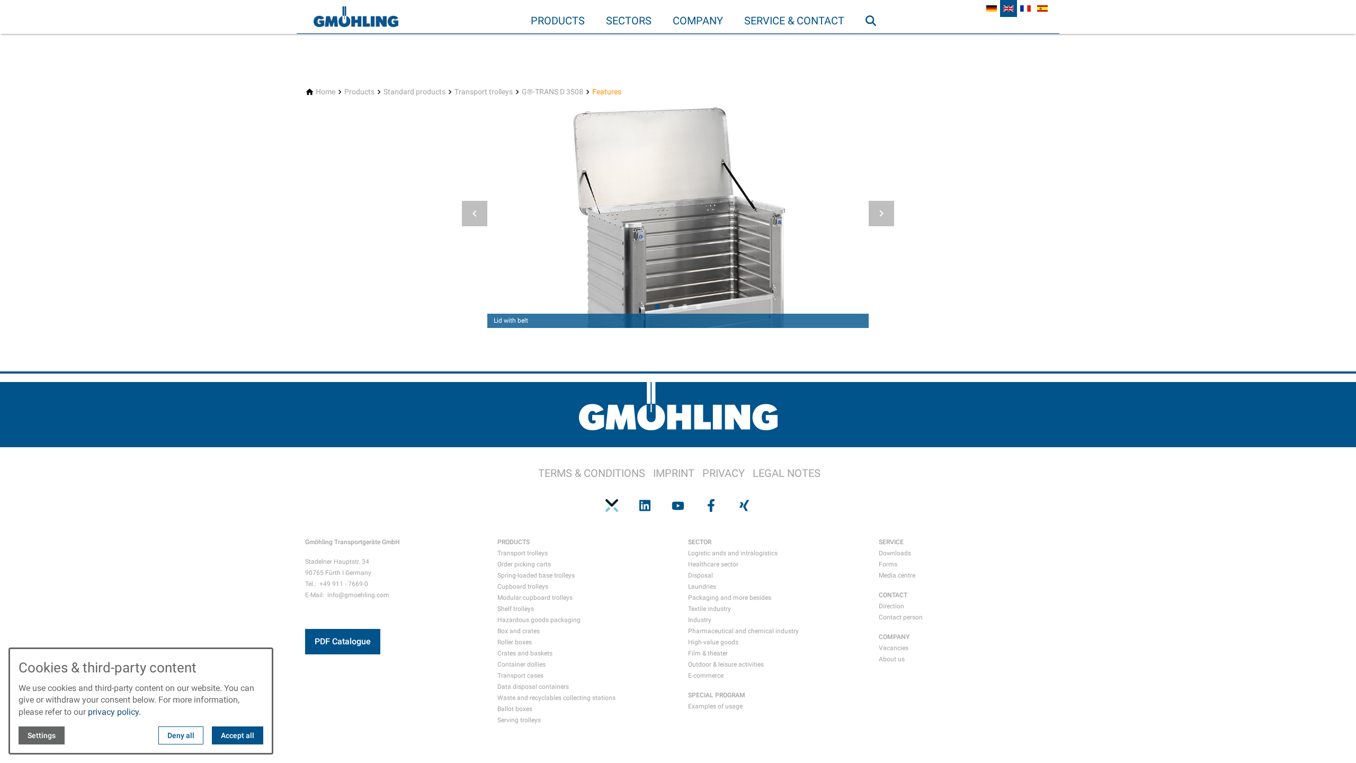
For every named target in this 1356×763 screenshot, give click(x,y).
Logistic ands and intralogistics (733, 553)
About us (892, 659)
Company (698, 20)
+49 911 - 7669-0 (343, 584)
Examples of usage (715, 706)
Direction (891, 606)
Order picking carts (524, 564)
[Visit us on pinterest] (612, 505)
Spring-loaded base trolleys (536, 575)
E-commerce (706, 675)
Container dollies (521, 664)
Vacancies (893, 648)
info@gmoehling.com (358, 595)
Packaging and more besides (729, 597)
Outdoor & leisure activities (726, 664)
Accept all (237, 735)
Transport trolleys (522, 553)
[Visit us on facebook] (711, 505)
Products (558, 20)
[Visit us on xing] (744, 505)
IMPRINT (673, 473)
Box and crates (518, 631)
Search (876, 42)
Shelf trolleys (515, 609)
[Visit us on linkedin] (645, 505)
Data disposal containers (533, 686)
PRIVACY (723, 473)
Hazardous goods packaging (539, 620)
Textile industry (709, 609)
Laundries (702, 586)
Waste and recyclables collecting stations (556, 698)
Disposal (700, 575)
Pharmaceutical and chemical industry (743, 631)
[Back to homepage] (356, 17)
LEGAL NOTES (786, 473)
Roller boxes (514, 642)
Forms (888, 564)
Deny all (180, 735)
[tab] (657, 306)
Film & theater (708, 653)
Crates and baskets (524, 653)
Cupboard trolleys (522, 586)
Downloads (895, 553)
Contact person (901, 617)
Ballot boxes (514, 709)
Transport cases (520, 675)
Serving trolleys (519, 720)
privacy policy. (114, 712)
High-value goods (713, 642)
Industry (699, 620)
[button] (474, 213)
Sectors (629, 20)
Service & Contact (794, 20)
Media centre (897, 575)
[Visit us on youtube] (678, 505)
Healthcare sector (713, 564)
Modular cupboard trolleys (535, 597)
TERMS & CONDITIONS (591, 473)
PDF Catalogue (343, 641)
